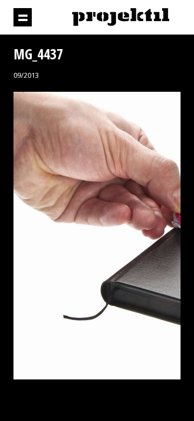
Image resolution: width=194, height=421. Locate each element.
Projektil (120, 17)
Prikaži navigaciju (22, 17)
